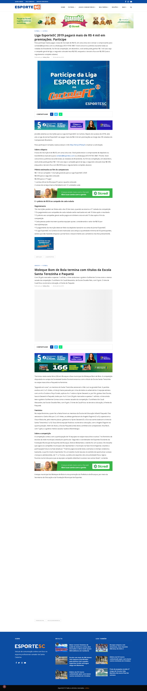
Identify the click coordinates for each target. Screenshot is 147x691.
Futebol (71, 7)
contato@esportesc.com (65, 156)
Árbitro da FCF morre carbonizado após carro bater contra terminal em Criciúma (80, 674)
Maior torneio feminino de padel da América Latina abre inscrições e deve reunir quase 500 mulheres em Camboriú (80, 648)
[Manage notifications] (4, 686)
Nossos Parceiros (42, 1)
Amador (37, 265)
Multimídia (103, 7)
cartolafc (39, 257)
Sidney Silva (46, 57)
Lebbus (87, 688)
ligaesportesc (50, 257)
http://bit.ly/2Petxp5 (77, 145)
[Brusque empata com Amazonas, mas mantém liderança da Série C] (102, 648)
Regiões (115, 7)
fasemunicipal (40, 620)
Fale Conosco (30, 1)
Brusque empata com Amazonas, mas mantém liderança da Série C (119, 647)
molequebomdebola (54, 620)
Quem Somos (19, 1)
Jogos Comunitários (87, 7)
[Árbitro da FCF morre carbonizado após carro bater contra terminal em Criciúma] (61, 675)
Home (63, 7)
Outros (44, 31)
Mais (124, 7)
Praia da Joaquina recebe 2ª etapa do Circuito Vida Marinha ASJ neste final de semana (120, 672)
